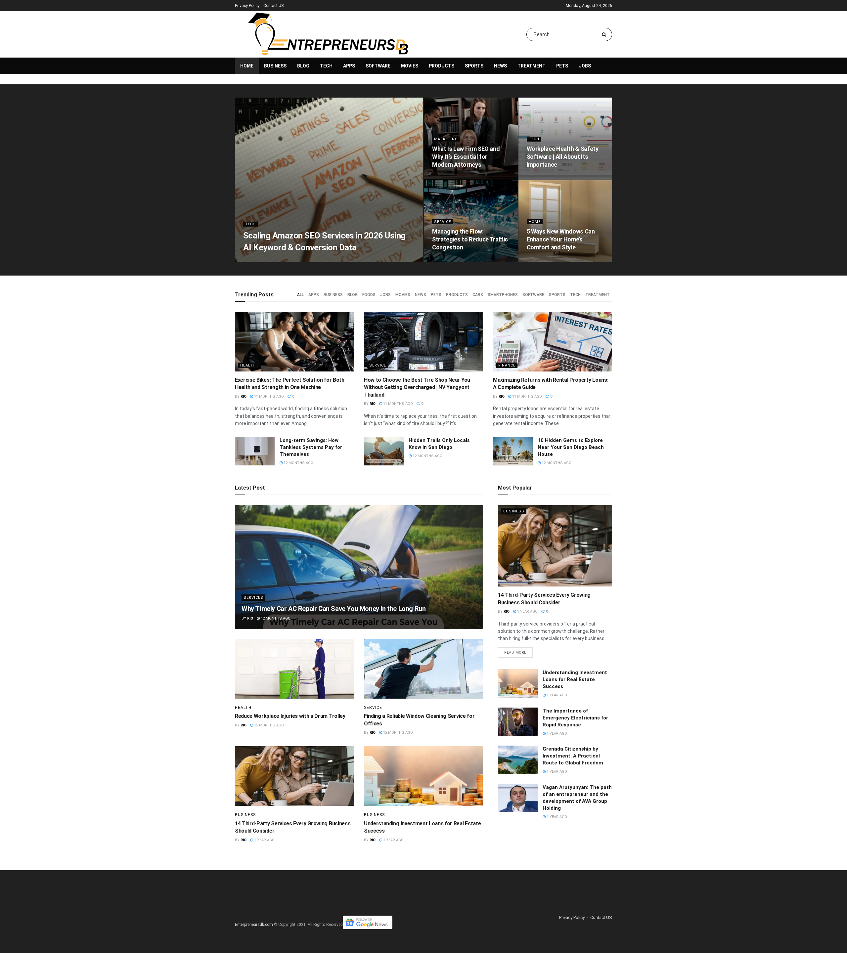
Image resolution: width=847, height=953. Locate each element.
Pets (562, 65)
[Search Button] (605, 34)
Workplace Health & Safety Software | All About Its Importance (563, 156)
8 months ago (449, 177)
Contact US (273, 5)
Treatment (531, 65)
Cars (477, 294)
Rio (252, 260)
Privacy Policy (247, 5)
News (500, 65)
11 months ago (450, 260)
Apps (349, 65)
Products (441, 65)
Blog (303, 65)
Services (253, 597)
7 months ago (275, 260)
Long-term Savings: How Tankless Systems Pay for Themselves (311, 447)
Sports (474, 65)
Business (275, 65)
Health (248, 365)
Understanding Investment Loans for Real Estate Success (575, 679)
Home (246, 65)
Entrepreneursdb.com (254, 924)
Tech (326, 65)
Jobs (585, 65)
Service (442, 222)
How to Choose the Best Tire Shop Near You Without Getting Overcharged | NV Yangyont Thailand (417, 387)
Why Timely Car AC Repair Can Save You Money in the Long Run (333, 609)
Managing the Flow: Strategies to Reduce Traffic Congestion (470, 239)
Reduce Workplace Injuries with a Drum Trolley (290, 716)
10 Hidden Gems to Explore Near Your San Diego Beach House (571, 447)
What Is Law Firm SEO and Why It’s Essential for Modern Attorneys (466, 156)
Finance (506, 365)
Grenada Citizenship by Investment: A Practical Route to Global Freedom (573, 756)
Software (378, 65)
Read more (515, 652)
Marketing (446, 139)
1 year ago (264, 840)
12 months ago (298, 463)
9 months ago (544, 177)
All (300, 294)
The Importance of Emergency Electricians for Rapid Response (575, 718)
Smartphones (503, 294)
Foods (369, 294)
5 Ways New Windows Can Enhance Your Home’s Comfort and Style (561, 239)
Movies (409, 65)
